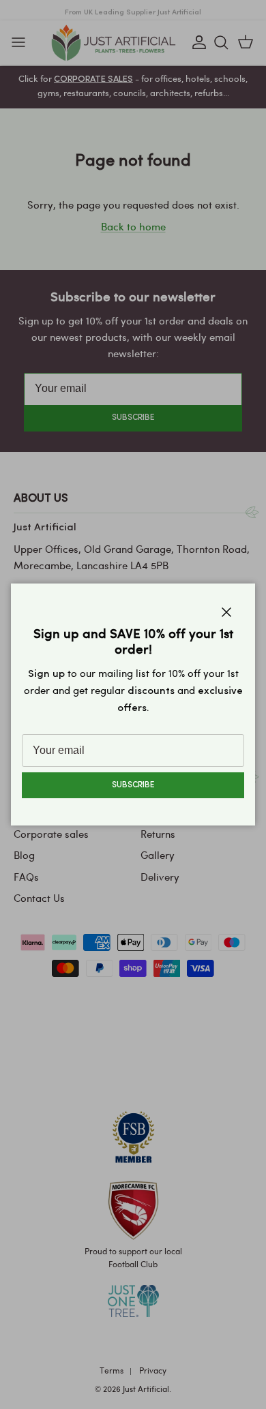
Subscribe (133, 785)
